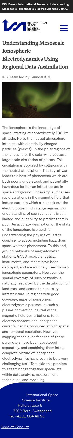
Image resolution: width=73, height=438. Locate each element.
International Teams (31, 4)
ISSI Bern (8, 4)
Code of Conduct (15, 427)
